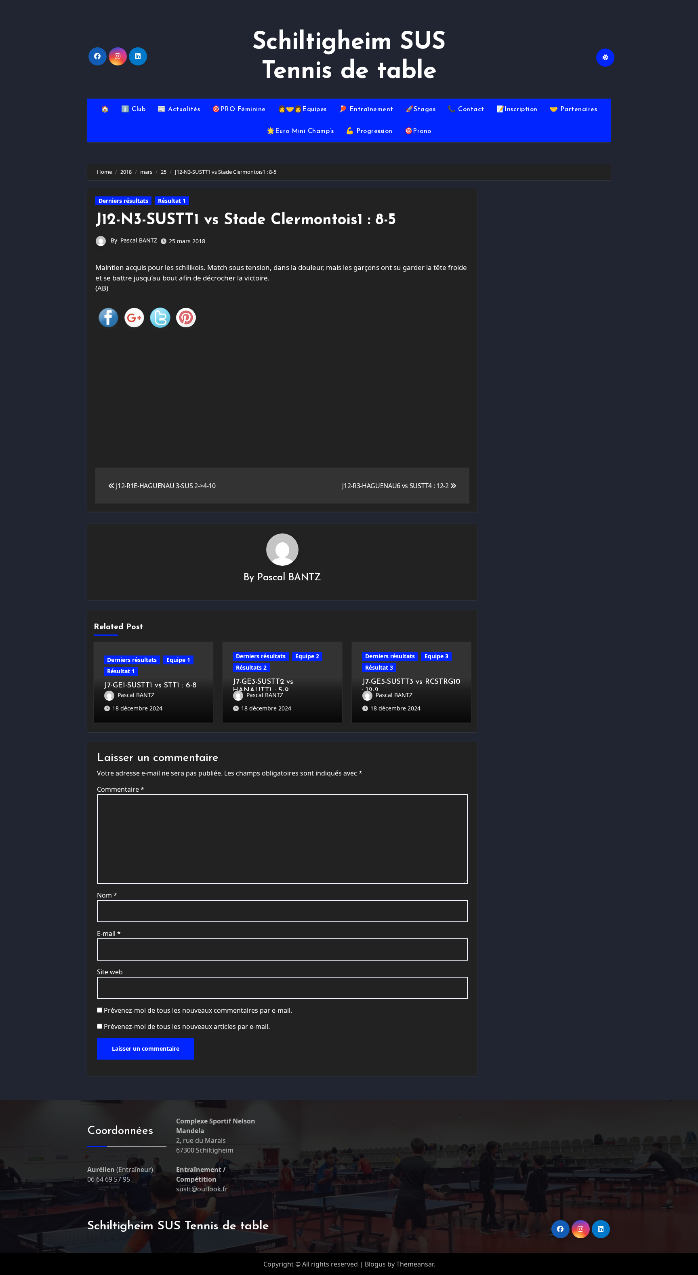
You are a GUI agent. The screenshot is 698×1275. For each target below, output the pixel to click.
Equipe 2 (307, 656)
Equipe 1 (178, 660)
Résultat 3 (379, 667)
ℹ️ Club (133, 109)
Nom (107, 895)
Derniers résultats (123, 200)
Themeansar (414, 1264)
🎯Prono (418, 131)
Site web (110, 971)
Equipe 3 (436, 656)
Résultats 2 (251, 667)
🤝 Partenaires (573, 109)
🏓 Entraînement (366, 109)
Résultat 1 (172, 200)
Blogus (375, 1264)
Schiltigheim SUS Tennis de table (178, 1226)
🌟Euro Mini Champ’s (300, 131)
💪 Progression (369, 131)
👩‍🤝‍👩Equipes (302, 109)
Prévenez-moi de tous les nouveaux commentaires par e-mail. (198, 1010)
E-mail (109, 933)
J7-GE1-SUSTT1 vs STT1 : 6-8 (150, 685)
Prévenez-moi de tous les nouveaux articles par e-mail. (187, 1026)
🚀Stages (421, 109)
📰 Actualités (179, 109)
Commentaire (120, 789)
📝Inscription (517, 109)
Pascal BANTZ (138, 240)
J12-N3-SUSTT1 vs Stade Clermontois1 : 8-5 (245, 220)
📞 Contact (466, 109)
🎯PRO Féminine (239, 109)
